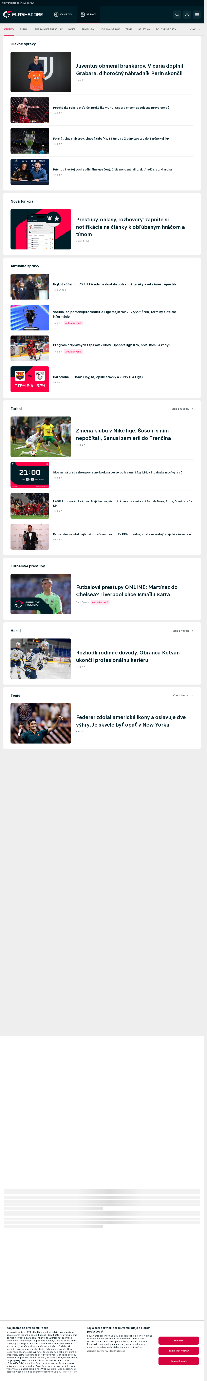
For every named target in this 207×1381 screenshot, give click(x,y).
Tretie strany (69, 1371)
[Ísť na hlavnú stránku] (26, 14)
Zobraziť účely (179, 1361)
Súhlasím (179, 1340)
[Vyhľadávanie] (177, 15)
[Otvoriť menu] (197, 15)
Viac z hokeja (180, 630)
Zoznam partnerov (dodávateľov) (106, 1350)
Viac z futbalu (180, 408)
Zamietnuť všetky (179, 1350)
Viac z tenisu (181, 695)
